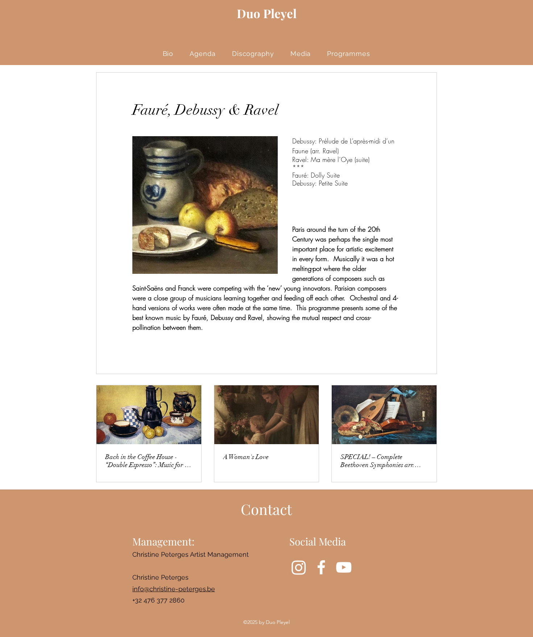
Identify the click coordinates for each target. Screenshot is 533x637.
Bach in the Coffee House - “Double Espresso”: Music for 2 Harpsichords (146, 461)
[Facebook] (321, 567)
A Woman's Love (246, 457)
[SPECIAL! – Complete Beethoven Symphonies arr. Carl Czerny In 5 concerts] (384, 414)
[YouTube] (343, 567)
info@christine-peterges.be (173, 589)
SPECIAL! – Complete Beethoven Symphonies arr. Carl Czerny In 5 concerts (377, 461)
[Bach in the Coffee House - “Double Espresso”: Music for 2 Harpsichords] (148, 414)
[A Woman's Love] (266, 414)
